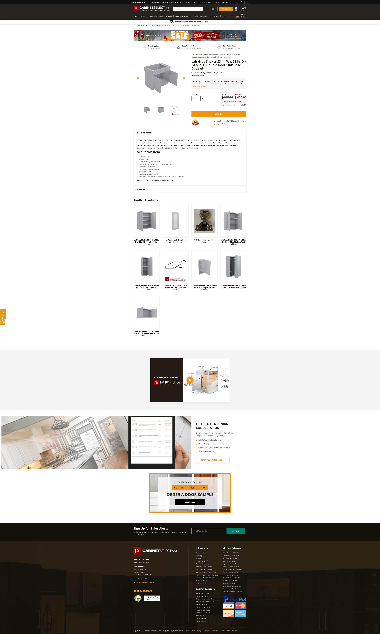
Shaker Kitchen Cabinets (231, 567)
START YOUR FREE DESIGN (212, 460)
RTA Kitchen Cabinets (203, 613)
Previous (138, 78)
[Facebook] (135, 591)
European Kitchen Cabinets (232, 556)
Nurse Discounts (201, 580)
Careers (234, 631)
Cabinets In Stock (202, 618)
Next (184, 78)
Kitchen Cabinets (201, 621)
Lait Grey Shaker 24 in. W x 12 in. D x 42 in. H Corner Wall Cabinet (233, 287)
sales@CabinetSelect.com (145, 583)
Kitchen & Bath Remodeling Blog (207, 575)
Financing (199, 556)
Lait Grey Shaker (203, 57)
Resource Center (202, 553)
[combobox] (188, 9)
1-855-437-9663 (240, 17)
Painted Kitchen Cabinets (231, 578)
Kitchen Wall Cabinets (203, 593)
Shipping (199, 558)
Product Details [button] (144, 132)
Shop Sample (190, 502)
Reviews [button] (141, 189)
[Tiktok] (147, 591)
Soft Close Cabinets (223, 57)
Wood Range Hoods (203, 610)
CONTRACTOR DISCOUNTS (182, 16)
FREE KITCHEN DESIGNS (156, 16)
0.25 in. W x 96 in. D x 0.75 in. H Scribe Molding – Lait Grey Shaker (176, 288)
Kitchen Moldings (202, 604)
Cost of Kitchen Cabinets (204, 569)
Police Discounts (201, 583)
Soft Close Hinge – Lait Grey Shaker (204, 241)
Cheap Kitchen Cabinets (231, 553)
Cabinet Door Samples (203, 607)
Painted (213, 57)
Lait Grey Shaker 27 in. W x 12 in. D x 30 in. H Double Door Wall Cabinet (233, 242)
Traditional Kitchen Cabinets (232, 569)
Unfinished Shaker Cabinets (232, 586)
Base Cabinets (156, 25)
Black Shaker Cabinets (230, 583)
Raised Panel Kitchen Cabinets (233, 572)
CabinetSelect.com (138, 25)
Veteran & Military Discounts (205, 578)
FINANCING (169, 16)
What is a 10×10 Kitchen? (204, 567)
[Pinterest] (138, 591)
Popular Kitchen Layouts (204, 564)
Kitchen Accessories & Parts (205, 602)
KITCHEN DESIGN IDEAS (200, 16)
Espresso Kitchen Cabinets (232, 564)
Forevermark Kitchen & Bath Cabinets (222, 55)
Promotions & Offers (203, 561)
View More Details (199, 86)
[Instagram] (141, 591)
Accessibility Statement (211, 631)
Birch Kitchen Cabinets (230, 575)
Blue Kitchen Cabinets (230, 561)
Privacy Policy (196, 631)
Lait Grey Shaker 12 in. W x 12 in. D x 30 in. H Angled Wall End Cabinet (204, 288)
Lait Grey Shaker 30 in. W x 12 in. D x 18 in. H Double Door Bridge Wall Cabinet (146, 333)
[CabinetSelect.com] (152, 8)
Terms (187, 631)
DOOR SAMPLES (214, 16)
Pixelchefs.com (178, 631)
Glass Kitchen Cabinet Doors (205, 599)
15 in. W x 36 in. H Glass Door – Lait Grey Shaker (175, 241)
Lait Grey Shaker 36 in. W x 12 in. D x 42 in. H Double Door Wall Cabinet (146, 242)
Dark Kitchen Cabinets (230, 580)
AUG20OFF (215, 2)
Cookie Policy (225, 631)
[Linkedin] (144, 591)
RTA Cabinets (148, 25)
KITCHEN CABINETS (139, 16)
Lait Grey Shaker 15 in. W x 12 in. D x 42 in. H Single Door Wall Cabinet (146, 288)
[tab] (190, 133)
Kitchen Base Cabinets (203, 596)
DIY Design (211, 9)
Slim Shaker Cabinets (230, 589)
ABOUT (224, 16)
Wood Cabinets (201, 615)
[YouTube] (150, 591)
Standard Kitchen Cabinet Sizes (206, 572)
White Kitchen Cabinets (230, 558)
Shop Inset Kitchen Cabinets (232, 592)
